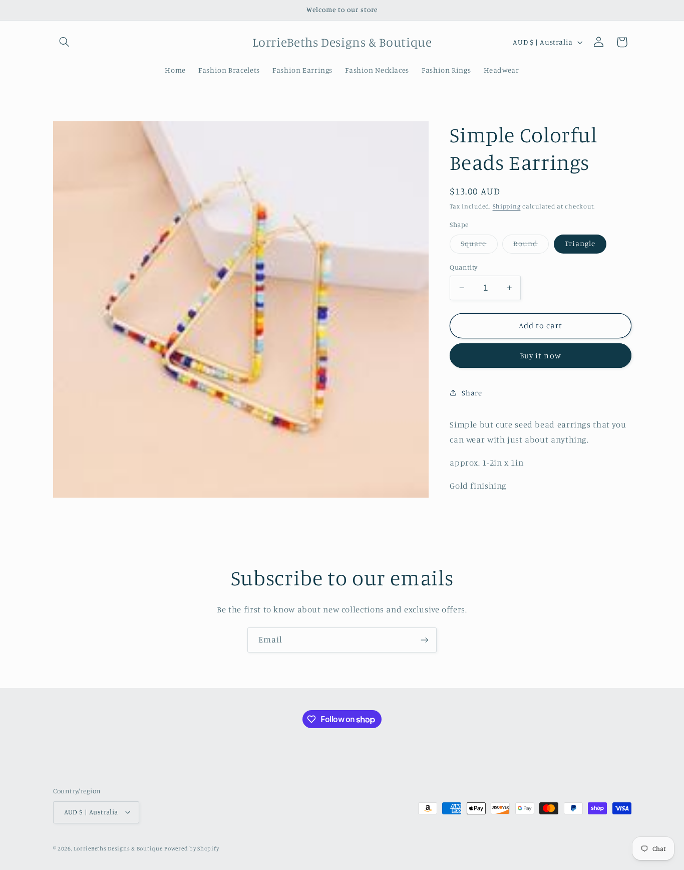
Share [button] (472, 392)
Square (479, 246)
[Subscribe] (424, 639)
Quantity (463, 267)
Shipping (507, 205)
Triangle (580, 243)
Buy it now (540, 355)
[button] (64, 42)
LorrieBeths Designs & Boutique (118, 848)
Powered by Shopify (191, 848)
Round (530, 246)
